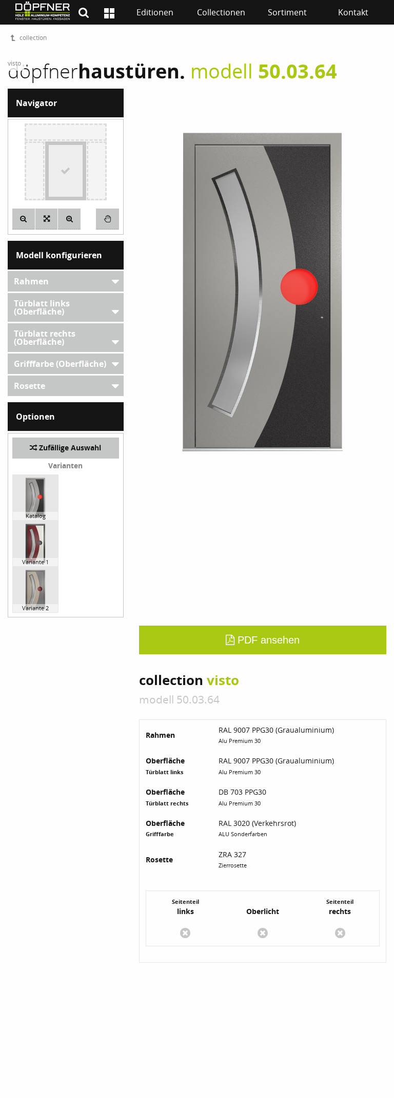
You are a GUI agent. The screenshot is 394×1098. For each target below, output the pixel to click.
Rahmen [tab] (31, 281)
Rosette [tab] (29, 385)
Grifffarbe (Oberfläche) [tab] (60, 363)
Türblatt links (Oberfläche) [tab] (42, 307)
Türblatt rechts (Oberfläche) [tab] (44, 337)
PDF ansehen (267, 640)
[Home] (109, 13)
